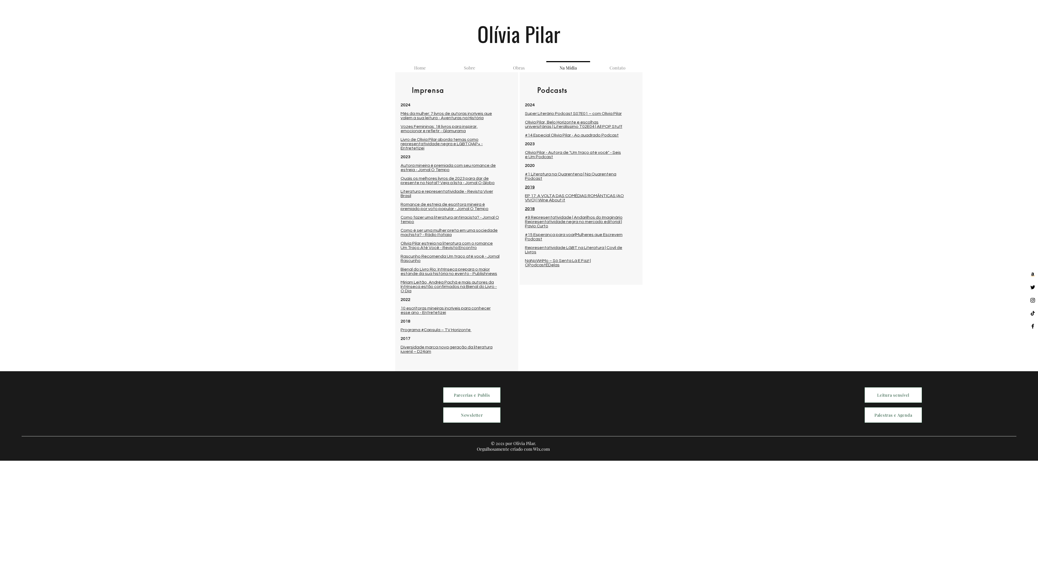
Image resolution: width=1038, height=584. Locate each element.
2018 (530, 209)
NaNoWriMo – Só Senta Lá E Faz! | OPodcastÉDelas (558, 262)
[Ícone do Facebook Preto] (1033, 326)
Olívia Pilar (518, 33)
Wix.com (541, 449)
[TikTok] (1033, 313)
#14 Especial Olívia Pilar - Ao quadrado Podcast (572, 135)
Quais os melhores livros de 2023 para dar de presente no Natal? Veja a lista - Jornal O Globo (448, 180)
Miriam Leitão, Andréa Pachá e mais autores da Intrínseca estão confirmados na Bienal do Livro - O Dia (449, 286)
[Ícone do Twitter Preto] (1033, 287)
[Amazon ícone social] (1033, 274)
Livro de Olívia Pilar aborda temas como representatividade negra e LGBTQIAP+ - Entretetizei (442, 143)
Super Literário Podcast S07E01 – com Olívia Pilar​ (573, 113)
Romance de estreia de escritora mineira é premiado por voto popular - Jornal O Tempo (444, 206)
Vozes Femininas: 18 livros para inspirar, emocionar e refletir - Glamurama (439, 128)
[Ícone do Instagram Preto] (1033, 300)
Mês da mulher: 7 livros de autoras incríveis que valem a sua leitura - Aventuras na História (446, 115)
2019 (530, 187)
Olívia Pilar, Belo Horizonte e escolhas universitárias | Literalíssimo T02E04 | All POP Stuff (573, 124)
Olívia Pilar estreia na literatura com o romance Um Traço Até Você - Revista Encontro (447, 245)
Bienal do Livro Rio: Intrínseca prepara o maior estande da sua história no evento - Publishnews (449, 271)
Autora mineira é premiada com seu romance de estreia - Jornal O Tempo (448, 167)
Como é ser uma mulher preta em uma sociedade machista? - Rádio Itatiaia (449, 232)
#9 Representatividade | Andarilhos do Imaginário (574, 217)
